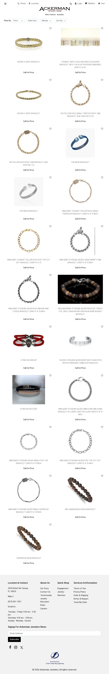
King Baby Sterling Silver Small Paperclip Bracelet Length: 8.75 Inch (29, 510)
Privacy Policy (80, 592)
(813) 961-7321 (14, 601)
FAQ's (42, 605)
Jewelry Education (44, 600)
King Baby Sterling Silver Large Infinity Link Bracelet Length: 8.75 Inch (80, 261)
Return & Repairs (81, 599)
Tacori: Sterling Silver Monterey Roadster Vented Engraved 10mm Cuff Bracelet (80, 361)
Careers (43, 608)
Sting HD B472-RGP (28, 409)
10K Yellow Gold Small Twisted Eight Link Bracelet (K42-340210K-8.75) (80, 114)
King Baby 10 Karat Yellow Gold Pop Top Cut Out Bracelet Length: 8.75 (28, 261)
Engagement (62, 588)
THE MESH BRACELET (80, 162)
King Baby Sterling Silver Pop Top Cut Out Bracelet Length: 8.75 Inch (80, 461)
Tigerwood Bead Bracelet (28, 558)
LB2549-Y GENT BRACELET (28, 113)
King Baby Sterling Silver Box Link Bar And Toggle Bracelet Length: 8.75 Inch (29, 309)
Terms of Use (80, 588)
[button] (71, 3)
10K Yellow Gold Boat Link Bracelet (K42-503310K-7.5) (28, 163)
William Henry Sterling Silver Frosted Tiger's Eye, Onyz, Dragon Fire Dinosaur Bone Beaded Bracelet (80, 311)
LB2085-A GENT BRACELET (28, 62)
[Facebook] (10, 647)
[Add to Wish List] (50, 28)
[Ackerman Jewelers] (54, 9)
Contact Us (45, 592)
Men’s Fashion (50, 15)
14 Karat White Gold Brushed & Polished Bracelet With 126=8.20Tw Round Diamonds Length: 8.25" (80, 64)
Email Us (11, 606)
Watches (61, 595)
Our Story (44, 588)
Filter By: (7, 21)
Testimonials (46, 595)
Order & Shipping (81, 595)
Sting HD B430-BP (29, 360)
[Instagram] (16, 647)
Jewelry (60, 592)
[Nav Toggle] (6, 3)
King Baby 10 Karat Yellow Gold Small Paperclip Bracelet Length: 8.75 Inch (80, 212)
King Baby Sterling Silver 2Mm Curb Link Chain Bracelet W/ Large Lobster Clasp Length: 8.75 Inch (80, 412)
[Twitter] (21, 647)
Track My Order (80, 602)
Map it (10, 596)
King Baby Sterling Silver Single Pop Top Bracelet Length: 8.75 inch (28, 461)
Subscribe (14, 639)
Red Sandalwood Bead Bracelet (80, 509)
